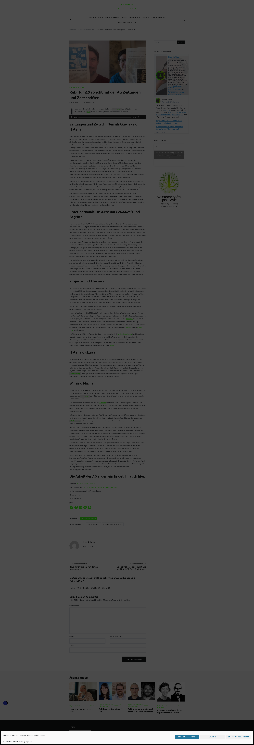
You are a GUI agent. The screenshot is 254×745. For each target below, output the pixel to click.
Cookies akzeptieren (187, 737)
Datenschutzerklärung (19, 742)
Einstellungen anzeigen (238, 737)
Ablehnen (213, 737)
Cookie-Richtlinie (7, 742)
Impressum (29, 742)
